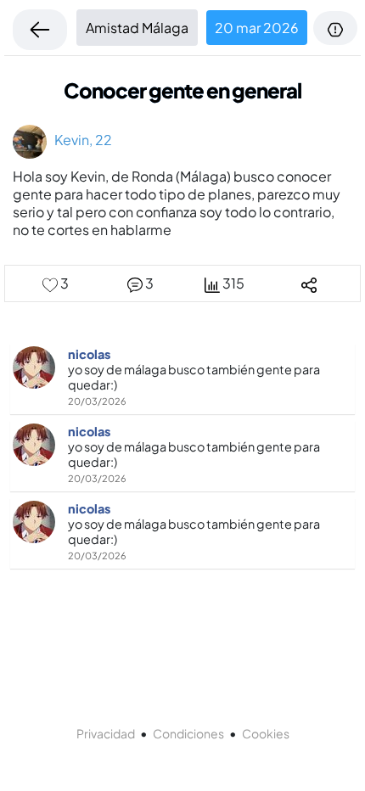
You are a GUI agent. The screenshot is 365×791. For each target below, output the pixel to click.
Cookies (265, 733)
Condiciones (188, 733)
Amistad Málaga (137, 27)
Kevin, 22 (79, 140)
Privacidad (105, 733)
